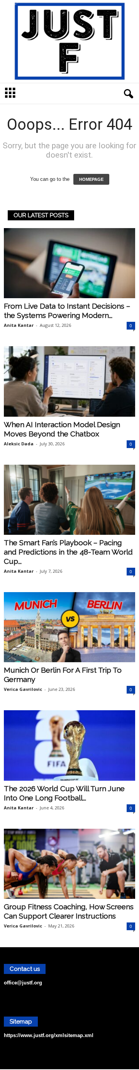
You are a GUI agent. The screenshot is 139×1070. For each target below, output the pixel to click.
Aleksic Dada (19, 444)
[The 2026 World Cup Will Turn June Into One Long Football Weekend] (69, 745)
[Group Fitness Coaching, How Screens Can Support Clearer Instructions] (69, 864)
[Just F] (69, 41)
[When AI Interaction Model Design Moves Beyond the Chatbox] (69, 381)
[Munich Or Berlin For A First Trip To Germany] (69, 627)
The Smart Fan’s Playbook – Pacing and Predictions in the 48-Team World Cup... (68, 551)
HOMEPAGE (91, 179)
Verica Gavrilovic (23, 689)
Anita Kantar (19, 325)
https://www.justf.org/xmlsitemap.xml (48, 1035)
